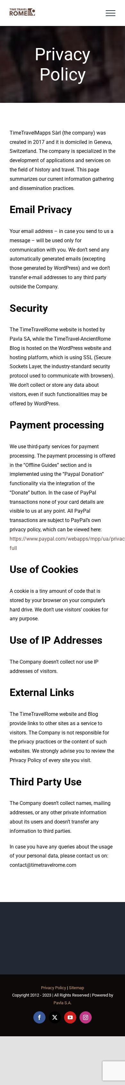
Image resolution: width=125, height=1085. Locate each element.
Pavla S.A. (62, 1002)
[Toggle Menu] (111, 13)
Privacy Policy (53, 987)
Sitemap (76, 987)
